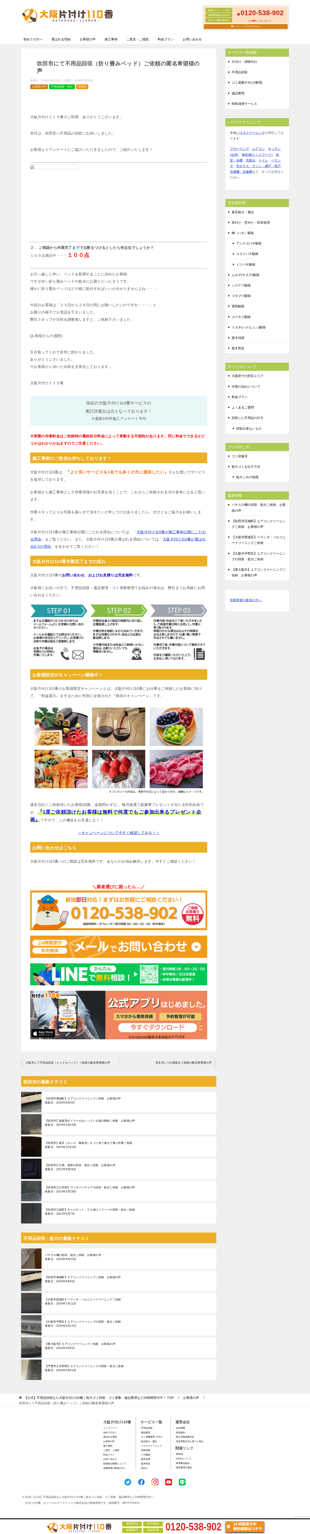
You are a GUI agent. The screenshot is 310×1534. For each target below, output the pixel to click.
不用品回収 (240, 72)
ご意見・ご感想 (137, 39)
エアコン (258, 149)
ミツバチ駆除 (245, 264)
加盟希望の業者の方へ (246, 600)
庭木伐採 (238, 338)
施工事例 (111, 39)
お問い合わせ (192, 39)
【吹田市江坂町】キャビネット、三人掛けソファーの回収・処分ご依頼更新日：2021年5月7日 (90, 1211)
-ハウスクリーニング (151, 1446)
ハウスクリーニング (250, 133)
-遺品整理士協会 (183, 1467)
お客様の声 (88, 39)
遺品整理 (238, 93)
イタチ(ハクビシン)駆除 (249, 327)
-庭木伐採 (145, 1459)
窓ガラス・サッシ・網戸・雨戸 (258, 166)
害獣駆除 (238, 306)
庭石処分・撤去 (243, 212)
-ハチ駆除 (145, 1454)
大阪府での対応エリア (247, 376)
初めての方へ (32, 39)
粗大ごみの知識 (247, 477)
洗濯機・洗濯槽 (241, 172)
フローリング (239, 149)
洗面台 (250, 160)
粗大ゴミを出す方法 (246, 466)
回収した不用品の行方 (247, 418)
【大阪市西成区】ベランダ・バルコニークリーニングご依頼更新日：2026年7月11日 (83, 1301)
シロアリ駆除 (241, 285)
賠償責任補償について (114, 1463)
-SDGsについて (183, 1458)
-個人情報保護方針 (184, 1437)
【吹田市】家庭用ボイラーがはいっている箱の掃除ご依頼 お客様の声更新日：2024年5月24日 (90, 1122)
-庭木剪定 (145, 1463)
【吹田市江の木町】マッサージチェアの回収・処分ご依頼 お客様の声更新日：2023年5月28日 (90, 1189)
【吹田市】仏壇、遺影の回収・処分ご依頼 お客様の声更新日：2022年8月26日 (80, 1167)
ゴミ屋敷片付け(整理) (247, 82)
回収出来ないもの (249, 428)
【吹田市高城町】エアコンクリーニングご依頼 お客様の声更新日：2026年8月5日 (83, 1100)
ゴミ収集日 (240, 456)
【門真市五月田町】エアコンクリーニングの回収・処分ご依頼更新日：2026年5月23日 (84, 1368)
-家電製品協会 (182, 1463)
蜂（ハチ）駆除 (243, 233)
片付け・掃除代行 (244, 62)
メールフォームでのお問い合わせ (246, 26)
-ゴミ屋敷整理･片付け (151, 1437)
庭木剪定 (238, 348)
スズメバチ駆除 (247, 254)
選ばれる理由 (61, 39)
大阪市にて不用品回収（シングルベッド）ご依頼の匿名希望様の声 (68, 1062)
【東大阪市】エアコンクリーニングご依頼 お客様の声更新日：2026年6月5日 (80, 1346)
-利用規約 (180, 1432)
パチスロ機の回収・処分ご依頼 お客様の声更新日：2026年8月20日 (73, 1257)
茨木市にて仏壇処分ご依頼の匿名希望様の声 (183, 1062)
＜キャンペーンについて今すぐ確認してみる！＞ (119, 833)
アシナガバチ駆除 (249, 243)
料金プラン (166, 39)
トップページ (110, 1428)
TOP (99, 1397)
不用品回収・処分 (62, 86)
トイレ (263, 160)
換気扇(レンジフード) (257, 155)
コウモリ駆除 (241, 317)
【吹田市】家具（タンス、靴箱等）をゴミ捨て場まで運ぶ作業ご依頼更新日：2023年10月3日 (88, 1145)
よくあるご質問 (243, 407)
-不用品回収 (146, 1428)
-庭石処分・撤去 (148, 1441)
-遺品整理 (145, 1432)
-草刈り (144, 1468)
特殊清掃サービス (244, 103)
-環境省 (179, 1454)
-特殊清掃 (145, 1450)
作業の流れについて (246, 386)
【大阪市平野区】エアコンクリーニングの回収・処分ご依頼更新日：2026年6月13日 (83, 1323)
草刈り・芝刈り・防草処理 (251, 222)
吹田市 (82, 86)
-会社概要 (180, 1428)
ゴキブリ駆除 (241, 296)
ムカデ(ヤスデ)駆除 (245, 275)
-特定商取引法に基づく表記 (189, 1441)
